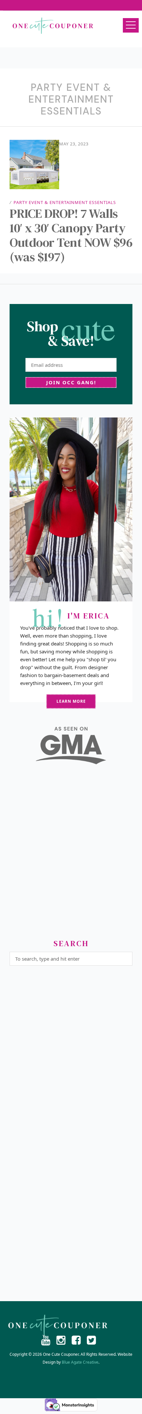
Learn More (71, 701)
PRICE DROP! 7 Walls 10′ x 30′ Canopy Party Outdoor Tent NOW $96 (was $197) (71, 235)
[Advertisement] (71, 854)
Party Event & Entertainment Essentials (65, 202)
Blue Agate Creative (80, 1362)
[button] (131, 25)
